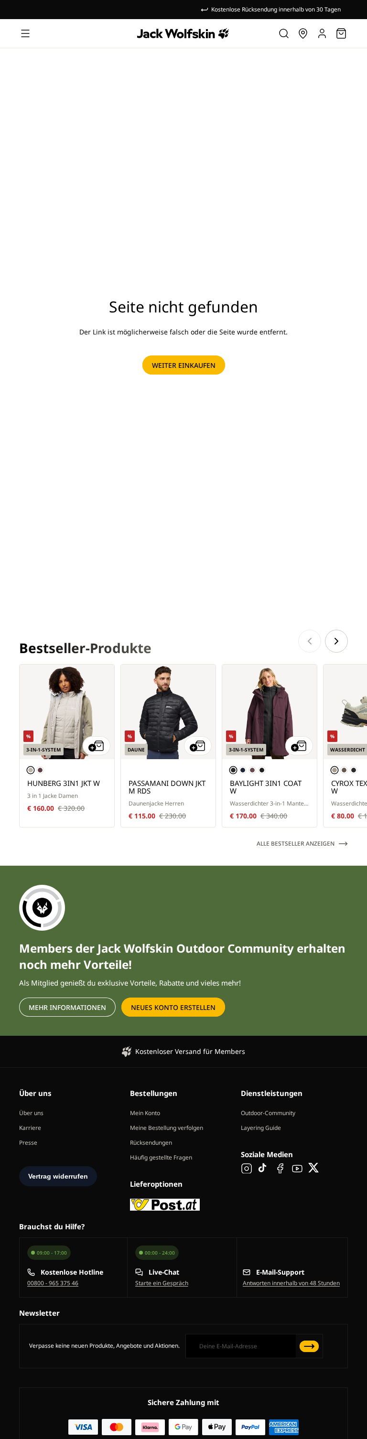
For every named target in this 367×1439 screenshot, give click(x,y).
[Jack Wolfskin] (183, 33)
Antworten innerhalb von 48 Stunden (291, 1283)
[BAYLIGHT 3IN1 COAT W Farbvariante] (233, 770)
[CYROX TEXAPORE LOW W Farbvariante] (334, 770)
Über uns (31, 1113)
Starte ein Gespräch (161, 1283)
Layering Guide (261, 1128)
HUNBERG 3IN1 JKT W (63, 783)
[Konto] (322, 33)
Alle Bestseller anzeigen (296, 843)
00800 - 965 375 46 (52, 1283)
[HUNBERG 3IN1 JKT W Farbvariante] (30, 770)
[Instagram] (246, 1167)
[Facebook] (280, 1167)
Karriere (30, 1128)
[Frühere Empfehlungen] (309, 641)
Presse (28, 1142)
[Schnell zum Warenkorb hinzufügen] (96, 745)
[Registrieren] (309, 1346)
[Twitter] (314, 1167)
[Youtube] (297, 1167)
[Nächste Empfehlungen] (336, 641)
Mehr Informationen (67, 1007)
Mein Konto (145, 1113)
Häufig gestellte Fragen (161, 1157)
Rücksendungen (151, 1142)
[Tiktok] (263, 1167)
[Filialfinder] (303, 33)
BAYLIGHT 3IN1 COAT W (266, 787)
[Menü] (25, 33)
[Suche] (283, 33)
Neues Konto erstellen (173, 1007)
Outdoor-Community (268, 1113)
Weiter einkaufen (184, 365)
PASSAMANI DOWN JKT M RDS (167, 787)
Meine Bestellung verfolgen (166, 1128)
